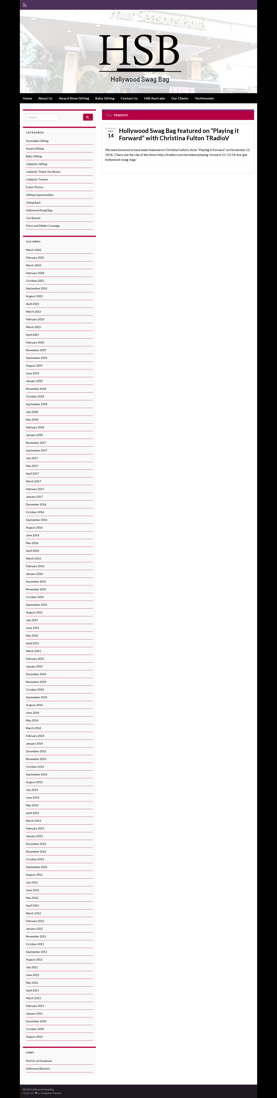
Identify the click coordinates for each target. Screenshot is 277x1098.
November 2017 (36, 442)
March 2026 (33, 250)
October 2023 (35, 280)
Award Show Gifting (74, 98)
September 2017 (36, 450)
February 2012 (35, 921)
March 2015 (33, 651)
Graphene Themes (51, 1093)
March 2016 (33, 558)
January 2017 (34, 496)
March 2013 (33, 820)
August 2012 (34, 874)
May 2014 (32, 720)
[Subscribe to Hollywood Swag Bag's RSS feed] (25, 4)
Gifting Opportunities (40, 194)
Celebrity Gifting (36, 164)
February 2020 (35, 342)
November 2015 (36, 589)
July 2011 (32, 967)
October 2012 (35, 859)
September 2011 (36, 951)
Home (27, 98)
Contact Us (129, 98)
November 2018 (36, 388)
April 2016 (32, 550)
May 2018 (32, 419)
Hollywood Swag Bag (39, 210)
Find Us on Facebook (39, 1060)
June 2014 (32, 712)
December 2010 (36, 1021)
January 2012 (34, 928)
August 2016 (34, 527)
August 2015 (34, 612)
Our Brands (33, 218)
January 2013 (34, 836)
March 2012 (33, 913)
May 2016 (32, 543)
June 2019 (32, 373)
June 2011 (32, 975)
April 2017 (32, 473)
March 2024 (33, 265)
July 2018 (32, 412)
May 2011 (32, 982)
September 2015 (36, 604)
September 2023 (36, 288)
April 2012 (32, 905)
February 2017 (35, 489)
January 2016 (34, 573)
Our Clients (179, 98)
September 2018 (36, 404)
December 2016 (36, 504)
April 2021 (32, 334)
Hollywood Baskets (38, 1068)
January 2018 (34, 435)
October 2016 (35, 512)
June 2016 (32, 535)
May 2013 (32, 805)
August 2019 (34, 365)
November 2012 (36, 851)
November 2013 (36, 759)
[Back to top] (268, 1089)
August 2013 (34, 782)
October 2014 (35, 689)
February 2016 (35, 566)
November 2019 (36, 350)
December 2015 (36, 581)
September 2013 (36, 774)
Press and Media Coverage (43, 225)
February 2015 (35, 658)
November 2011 (36, 936)
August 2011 (34, 959)
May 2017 (32, 465)
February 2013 (35, 828)
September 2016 (36, 519)
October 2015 (35, 597)
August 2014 (34, 705)
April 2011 (32, 990)
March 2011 (33, 998)
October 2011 (35, 944)
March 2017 (33, 481)
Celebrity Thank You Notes (43, 171)
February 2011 (35, 1005)
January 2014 (34, 743)
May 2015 (32, 635)
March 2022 (33, 327)
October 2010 (35, 1029)
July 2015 (32, 620)
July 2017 (32, 458)
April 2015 (32, 643)
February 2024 (35, 273)
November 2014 (36, 681)
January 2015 (34, 666)
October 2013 (35, 766)
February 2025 (35, 257)
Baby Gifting (104, 98)
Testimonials (204, 98)
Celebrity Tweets (37, 179)
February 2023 (35, 319)
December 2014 (36, 674)
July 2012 (32, 882)
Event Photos (34, 187)
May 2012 (32, 897)
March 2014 (33, 728)
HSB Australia (154, 98)
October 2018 (35, 396)
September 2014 (36, 697)
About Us (45, 98)
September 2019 (36, 358)
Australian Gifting (37, 141)
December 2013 (36, 751)
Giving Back (33, 202)
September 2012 (36, 867)
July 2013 (32, 789)
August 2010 (34, 1036)
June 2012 (32, 890)
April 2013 (32, 813)
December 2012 (36, 843)
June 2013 (32, 797)
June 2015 (32, 627)
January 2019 (34, 381)
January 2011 (34, 1013)
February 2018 (35, 427)
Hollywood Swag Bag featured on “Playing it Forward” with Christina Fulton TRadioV (179, 134)
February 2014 (35, 735)
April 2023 (32, 304)
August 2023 (34, 296)
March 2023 (33, 311)
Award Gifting (35, 148)
